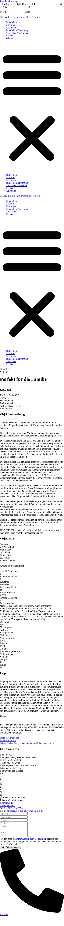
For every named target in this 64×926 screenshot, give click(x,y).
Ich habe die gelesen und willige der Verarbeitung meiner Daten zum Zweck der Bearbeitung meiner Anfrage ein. (31, 841)
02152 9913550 (14, 7)
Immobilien (11, 22)
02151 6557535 (46, 4)
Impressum (39, 922)
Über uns (10, 25)
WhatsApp (11, 38)
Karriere (39, 919)
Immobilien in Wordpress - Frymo (9, 743)
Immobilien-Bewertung (17, 30)
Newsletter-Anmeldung (17, 33)
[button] (32, 106)
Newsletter (11, 211)
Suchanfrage (26, 919)
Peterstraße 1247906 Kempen (7, 804)
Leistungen (11, 27)
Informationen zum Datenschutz (31, 839)
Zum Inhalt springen (9, 1)
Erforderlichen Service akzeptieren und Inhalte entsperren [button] (27, 743)
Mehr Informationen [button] (9, 737)
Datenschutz (25, 922)
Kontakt (10, 35)
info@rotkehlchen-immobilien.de (45, 7)
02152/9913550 (15, 808)
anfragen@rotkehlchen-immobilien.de (25, 811)
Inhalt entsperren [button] (8, 740)
